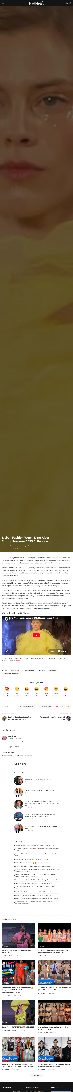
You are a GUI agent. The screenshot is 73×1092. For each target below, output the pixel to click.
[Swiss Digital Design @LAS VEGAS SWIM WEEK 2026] (18, 935)
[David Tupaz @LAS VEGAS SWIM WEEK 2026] (18, 1012)
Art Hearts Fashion (10, 956)
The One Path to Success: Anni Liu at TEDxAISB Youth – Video (34, 892)
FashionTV (43, 993)
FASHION (5, 534)
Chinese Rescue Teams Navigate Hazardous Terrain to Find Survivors (36, 898)
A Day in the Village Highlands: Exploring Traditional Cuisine (33, 866)
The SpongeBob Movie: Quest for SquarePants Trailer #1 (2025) (35, 845)
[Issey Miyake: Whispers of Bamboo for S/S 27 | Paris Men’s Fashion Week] (54, 1049)
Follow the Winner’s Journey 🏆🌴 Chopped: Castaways (32, 863)
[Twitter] (11, 548)
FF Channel (13, 546)
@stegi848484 (12, 736)
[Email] (17, 548)
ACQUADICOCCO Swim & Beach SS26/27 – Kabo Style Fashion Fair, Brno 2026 (53, 951)
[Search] (70, 3)
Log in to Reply (13, 747)
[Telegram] (15, 548)
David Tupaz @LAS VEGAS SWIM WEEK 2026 (18, 1027)
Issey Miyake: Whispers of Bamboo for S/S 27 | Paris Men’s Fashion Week (54, 1065)
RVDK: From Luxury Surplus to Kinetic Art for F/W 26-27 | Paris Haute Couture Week (18, 1065)
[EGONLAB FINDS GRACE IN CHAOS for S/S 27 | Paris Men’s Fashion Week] (54, 972)
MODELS (42, 670)
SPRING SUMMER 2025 (12, 673)
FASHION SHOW (29, 670)
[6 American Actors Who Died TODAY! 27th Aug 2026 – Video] (18, 792)
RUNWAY (53, 670)
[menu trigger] (4, 3)
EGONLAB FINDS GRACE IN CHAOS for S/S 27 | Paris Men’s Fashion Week (54, 989)
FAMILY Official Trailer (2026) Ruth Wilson (38, 779)
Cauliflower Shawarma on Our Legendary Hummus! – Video (33, 895)
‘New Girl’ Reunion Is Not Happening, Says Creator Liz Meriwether (35, 883)
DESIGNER (15, 670)
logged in (14, 756)
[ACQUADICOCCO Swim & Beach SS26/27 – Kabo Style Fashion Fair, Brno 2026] (54, 935)
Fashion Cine (44, 956)
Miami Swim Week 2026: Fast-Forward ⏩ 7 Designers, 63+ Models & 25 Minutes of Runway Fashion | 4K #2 (18, 990)
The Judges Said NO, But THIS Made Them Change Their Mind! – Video (37, 880)
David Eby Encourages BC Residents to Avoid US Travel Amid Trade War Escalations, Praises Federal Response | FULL (42, 803)
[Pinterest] (13, 548)
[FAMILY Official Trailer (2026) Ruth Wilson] (18, 780)
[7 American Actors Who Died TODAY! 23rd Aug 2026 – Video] (18, 828)
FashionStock (8, 995)
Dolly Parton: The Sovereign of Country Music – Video (31, 859)
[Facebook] (9, 548)
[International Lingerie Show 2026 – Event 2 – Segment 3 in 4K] (54, 1012)
